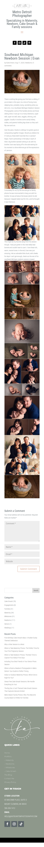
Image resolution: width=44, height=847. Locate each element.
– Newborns (9, 764)
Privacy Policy (10, 782)
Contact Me (9, 779)
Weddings (7, 628)
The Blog (8, 775)
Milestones (7, 616)
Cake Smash (8, 601)
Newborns (28, 63)
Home (7, 753)
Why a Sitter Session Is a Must (14, 644)
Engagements (9, 605)
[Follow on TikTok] (24, 43)
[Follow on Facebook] (15, 43)
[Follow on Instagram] (20, 43)
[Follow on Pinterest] (29, 43)
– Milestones (9, 768)
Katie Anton (10, 63)
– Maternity (9, 760)
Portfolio (8, 757)
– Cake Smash (10, 771)
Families (7, 609)
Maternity (7, 613)
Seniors (6, 624)
